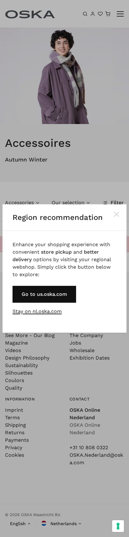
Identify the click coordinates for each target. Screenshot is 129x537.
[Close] (116, 214)
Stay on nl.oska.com (37, 311)
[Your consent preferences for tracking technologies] (118, 526)
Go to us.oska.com (44, 294)
